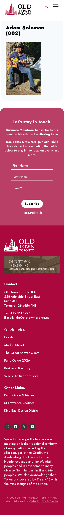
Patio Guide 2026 (17, 360)
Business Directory (17, 368)
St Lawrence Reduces (19, 403)
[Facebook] (15, 426)
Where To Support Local (21, 376)
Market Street (14, 345)
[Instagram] (7, 426)
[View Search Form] (46, 6)
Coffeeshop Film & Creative (44, 501)
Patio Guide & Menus (19, 395)
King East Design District (21, 410)
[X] (24, 426)
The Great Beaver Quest (21, 353)
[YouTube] (32, 426)
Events (9, 337)
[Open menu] (57, 6)
